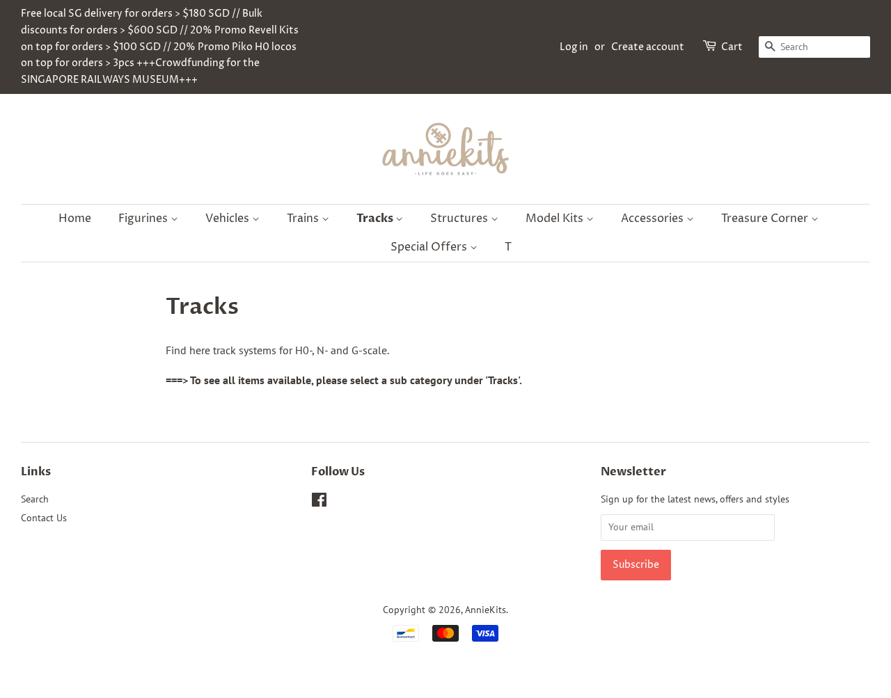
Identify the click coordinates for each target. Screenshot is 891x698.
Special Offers (430, 247)
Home (74, 218)
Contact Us (44, 517)
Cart (732, 47)
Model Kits (556, 218)
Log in (574, 47)
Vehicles (228, 218)
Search (35, 499)
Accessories (653, 218)
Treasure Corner (766, 218)
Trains (304, 218)
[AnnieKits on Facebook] (319, 502)
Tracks (375, 218)
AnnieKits (485, 609)
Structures (460, 218)
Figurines (144, 218)
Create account (647, 47)
